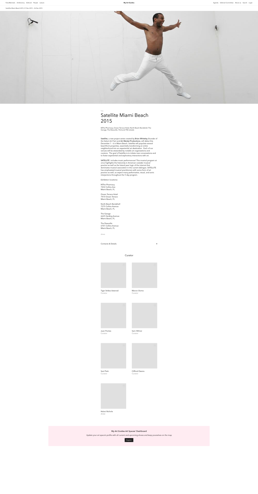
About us (238, 3)
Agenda (215, 3)
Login (250, 3)
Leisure (42, 3)
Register (129, 440)
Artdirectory (21, 3)
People (35, 3)
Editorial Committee (226, 3)
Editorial (29, 3)
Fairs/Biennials (10, 3)
